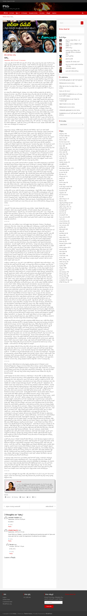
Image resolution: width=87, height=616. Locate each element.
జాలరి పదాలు (71, 83)
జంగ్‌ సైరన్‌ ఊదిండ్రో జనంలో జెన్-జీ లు (70, 114)
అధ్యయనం (61, 192)
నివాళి (60, 219)
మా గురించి (12, 13)
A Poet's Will (63, 135)
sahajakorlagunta (13, 530)
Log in (4, 597)
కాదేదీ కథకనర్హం (63, 239)
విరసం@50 (62, 164)
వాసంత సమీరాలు (63, 221)
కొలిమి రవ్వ (62, 241)
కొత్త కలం (61, 200)
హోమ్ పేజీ (6, 13)
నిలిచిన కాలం (62, 137)
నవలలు (61, 235)
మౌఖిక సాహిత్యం (63, 282)
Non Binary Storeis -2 (65, 168)
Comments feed (7, 601)
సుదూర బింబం (62, 166)
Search (82, 22)
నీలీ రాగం (61, 139)
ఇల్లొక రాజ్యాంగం (63, 198)
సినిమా (60, 146)
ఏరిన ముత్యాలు (62, 271)
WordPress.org (7, 603)
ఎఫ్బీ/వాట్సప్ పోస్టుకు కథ (65, 202)
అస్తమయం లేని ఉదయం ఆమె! (73, 61)
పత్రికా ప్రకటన (62, 237)
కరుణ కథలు (62, 251)
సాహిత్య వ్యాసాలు (63, 247)
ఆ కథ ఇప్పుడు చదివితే (64, 186)
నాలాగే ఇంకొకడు (69, 56)
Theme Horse (28, 613)
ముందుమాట (62, 190)
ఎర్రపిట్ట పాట (62, 148)
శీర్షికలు (17, 13)
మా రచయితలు (24, 13)
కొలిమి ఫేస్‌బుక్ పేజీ (64, 29)
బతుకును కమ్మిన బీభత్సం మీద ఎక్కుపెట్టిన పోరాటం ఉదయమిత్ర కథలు (73, 52)
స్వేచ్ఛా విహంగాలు (63, 217)
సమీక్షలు (61, 267)
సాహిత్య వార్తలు (62, 276)
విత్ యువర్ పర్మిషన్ (64, 188)
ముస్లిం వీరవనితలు (63, 223)
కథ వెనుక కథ (62, 194)
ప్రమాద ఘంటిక (69, 58)
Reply (9, 526)
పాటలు (61, 184)
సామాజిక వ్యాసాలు (63, 243)
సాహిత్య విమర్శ (62, 274)
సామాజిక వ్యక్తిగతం (63, 150)
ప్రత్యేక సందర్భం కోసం (64, 207)
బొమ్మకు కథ (62, 176)
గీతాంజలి (16, 60)
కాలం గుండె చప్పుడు (63, 144)
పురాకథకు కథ (62, 233)
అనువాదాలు (62, 278)
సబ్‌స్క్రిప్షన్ (48, 13)
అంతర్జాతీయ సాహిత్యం (64, 280)
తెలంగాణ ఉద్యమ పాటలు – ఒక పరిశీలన (70, 87)
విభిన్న (60, 231)
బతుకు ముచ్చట (62, 261)
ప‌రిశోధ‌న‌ (61, 227)
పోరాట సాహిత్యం (63, 259)
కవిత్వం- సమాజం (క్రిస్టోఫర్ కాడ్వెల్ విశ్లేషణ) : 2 (74, 44)
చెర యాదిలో (62, 215)
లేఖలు (60, 180)
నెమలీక (61, 245)
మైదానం (61, 160)
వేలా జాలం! (67, 91)
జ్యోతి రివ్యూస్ (62, 229)
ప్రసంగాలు (61, 213)
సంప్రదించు (54, 13)
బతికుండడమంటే (49, 506)
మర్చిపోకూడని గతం (63, 204)
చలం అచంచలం (63, 225)
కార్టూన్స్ (61, 178)
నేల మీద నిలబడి (63, 142)
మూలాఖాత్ (61, 211)
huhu (60, 91)
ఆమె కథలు (61, 156)
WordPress (49, 613)
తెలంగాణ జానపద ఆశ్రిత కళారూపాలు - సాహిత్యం (74, 65)
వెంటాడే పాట (62, 255)
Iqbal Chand (62, 104)
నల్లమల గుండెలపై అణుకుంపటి (13, 506)
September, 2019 (8, 60)
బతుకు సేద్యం (62, 154)
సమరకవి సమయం (63, 162)
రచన (60, 196)
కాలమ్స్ (14, 55)
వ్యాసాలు (61, 265)
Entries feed (6, 599)
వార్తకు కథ (61, 158)
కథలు (11, 55)
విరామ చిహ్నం (69, 47)
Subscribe (49, 606)
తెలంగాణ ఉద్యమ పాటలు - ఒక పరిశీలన (73, 41)
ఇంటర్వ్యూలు (62, 263)
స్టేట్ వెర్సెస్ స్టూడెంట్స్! (78, 80)
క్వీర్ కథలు (61, 174)
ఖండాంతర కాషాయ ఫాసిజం (72, 71)
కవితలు (61, 249)
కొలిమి (6, 6)
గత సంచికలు (42, 13)
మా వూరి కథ (62, 172)
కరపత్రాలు (61, 133)
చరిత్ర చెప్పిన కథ (63, 170)
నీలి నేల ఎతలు (62, 182)
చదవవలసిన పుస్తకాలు (71, 68)
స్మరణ (60, 269)
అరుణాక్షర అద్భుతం (63, 209)
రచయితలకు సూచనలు (33, 13)
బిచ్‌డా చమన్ (7, 55)
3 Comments (22, 60)
